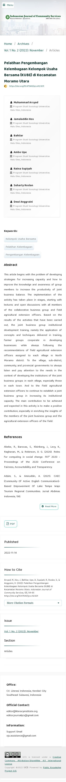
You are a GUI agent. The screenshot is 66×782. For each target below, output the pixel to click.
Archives (23, 44)
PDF (12, 524)
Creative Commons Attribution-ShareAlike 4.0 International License (33, 760)
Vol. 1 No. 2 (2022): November (24, 51)
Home (8, 44)
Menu (10, 5)
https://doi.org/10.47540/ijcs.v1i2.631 (26, 86)
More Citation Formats (20, 603)
